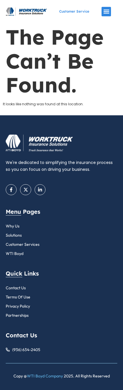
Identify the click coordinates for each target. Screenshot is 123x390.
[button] (106, 11)
